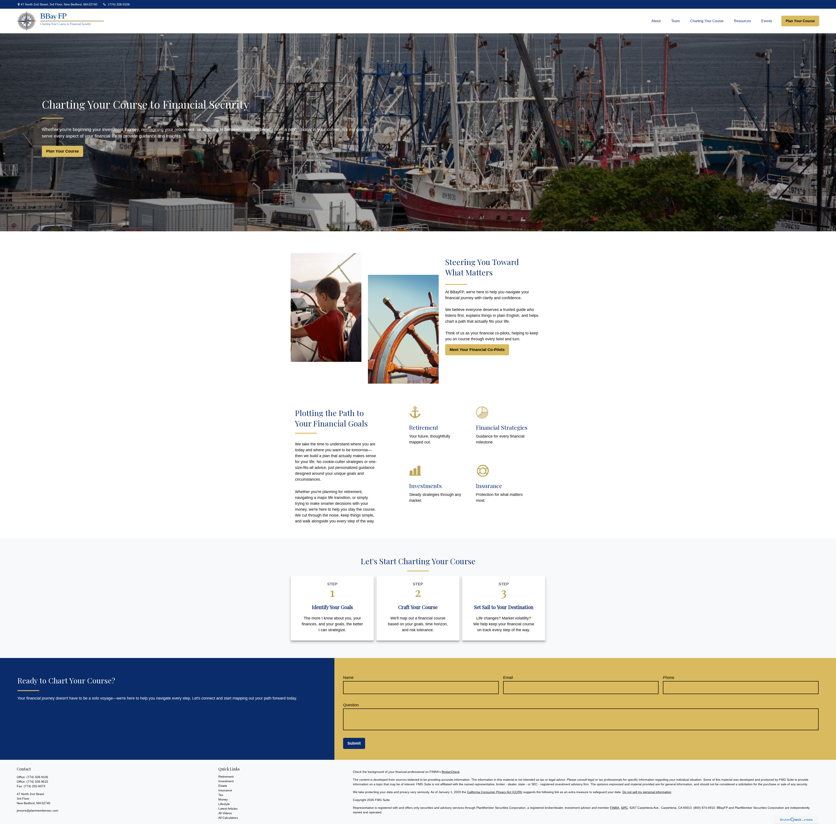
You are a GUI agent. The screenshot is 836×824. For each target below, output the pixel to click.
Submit (354, 743)
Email (508, 677)
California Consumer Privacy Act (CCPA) (494, 792)
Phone (668, 677)
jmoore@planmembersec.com (37, 810)
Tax (220, 795)
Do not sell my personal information (646, 792)
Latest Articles (228, 808)
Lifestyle (224, 804)
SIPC (624, 807)
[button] (655, 21)
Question (351, 705)
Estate (222, 785)
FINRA (614, 807)
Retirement (226, 776)
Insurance (225, 790)
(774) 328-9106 (119, 4)
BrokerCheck (451, 772)
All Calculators (228, 817)
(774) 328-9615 (37, 781)
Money (223, 799)
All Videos (225, 813)
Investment (226, 781)
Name (348, 677)
